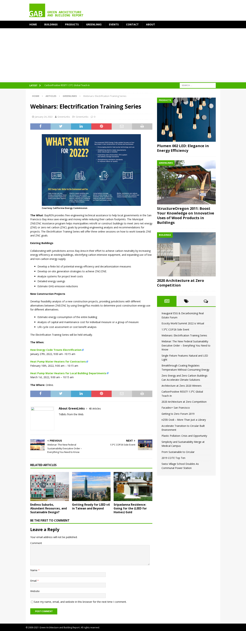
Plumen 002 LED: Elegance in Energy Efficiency (183, 148)
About (150, 24)
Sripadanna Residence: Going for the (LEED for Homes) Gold (130, 508)
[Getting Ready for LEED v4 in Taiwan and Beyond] (91, 486)
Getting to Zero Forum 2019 (178, 413)
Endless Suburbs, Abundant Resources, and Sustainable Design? (48, 508)
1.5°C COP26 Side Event (175, 329)
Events (114, 24)
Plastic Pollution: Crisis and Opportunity (184, 435)
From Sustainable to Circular (178, 452)
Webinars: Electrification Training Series (184, 335)
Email (33, 580)
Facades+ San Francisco (176, 407)
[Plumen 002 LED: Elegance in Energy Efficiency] (186, 120)
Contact (132, 24)
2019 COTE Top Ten (173, 458)
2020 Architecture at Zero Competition (180, 283)
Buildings (51, 24)
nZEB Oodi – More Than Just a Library (184, 419)
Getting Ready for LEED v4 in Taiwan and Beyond (90, 506)
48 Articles (95, 408)
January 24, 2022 (44, 116)
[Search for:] (198, 85)
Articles (51, 96)
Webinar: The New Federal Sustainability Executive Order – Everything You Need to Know (186, 345)
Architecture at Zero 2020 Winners (182, 385)
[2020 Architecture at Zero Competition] (186, 254)
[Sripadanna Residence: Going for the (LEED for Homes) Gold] (133, 486)
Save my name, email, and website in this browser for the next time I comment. (80, 601)
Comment (36, 543)
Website (35, 591)
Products (72, 24)
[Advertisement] (123, 55)
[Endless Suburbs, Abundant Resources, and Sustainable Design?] (49, 486)
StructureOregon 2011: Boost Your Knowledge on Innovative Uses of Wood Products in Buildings (185, 215)
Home (33, 24)
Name (34, 570)
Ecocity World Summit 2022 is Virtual (183, 323)
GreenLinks (94, 24)
